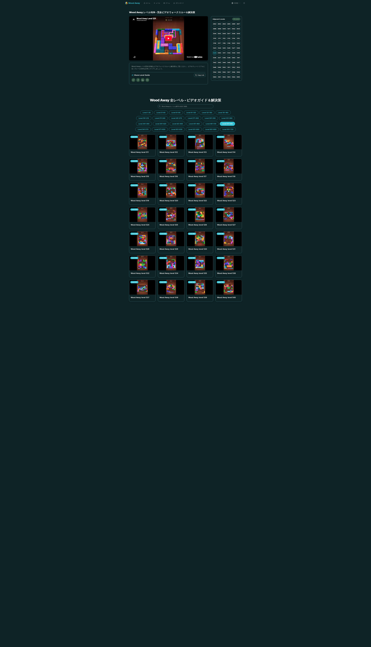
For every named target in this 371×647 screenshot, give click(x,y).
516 (214, 43)
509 (238, 34)
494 (224, 24)
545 (228, 62)
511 (219, 38)
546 (233, 62)
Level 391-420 (160, 124)
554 (214, 72)
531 (224, 53)
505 (219, 34)
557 (228, 72)
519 (229, 43)
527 (233, 48)
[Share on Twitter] (133, 80)
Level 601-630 (176, 129)
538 (224, 58)
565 (238, 77)
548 (214, 67)
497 (238, 24)
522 (238, 43)
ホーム (148, 3)
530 (219, 53)
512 (224, 38)
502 (233, 29)
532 (228, 53)
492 (214, 24)
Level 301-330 (210, 118)
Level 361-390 (143, 124)
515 (238, 38)
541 (238, 58)
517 (219, 43)
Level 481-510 (211, 124)
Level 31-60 (161, 113)
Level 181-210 (144, 118)
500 (224, 29)
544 (224, 62)
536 (214, 58)
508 (233, 34)
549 (219, 67)
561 (219, 77)
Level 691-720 (227, 129)
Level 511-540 (227, 124)
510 (214, 38)
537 (219, 58)
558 (233, 72)
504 (214, 34)
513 (229, 38)
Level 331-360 (227, 118)
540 (233, 58)
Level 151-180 (223, 113)
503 (238, 29)
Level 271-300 (193, 118)
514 (233, 38)
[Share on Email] (147, 80)
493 (219, 24)
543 (219, 62)
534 (233, 53)
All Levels (236, 19)
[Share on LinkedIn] (143, 80)
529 (214, 53)
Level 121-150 (207, 113)
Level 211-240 (160, 118)
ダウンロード (180, 3)
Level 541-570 (143, 129)
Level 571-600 (159, 129)
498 (214, 29)
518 (224, 43)
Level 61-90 (175, 113)
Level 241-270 (176, 118)
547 (238, 62)
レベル (158, 3)
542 (214, 62)
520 (233, 43)
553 (238, 67)
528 (238, 48)
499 (219, 29)
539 (228, 58)
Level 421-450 (177, 124)
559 (238, 72)
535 (238, 53)
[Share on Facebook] (138, 80)
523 (214, 48)
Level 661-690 (210, 129)
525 (224, 48)
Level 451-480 (194, 124)
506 (224, 34)
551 (229, 67)
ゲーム (168, 3)
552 (233, 67)
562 (224, 77)
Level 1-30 (147, 113)
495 (228, 24)
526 (228, 48)
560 (214, 77)
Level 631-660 (193, 129)
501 (229, 29)
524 (219, 48)
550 (224, 67)
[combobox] (236, 3)
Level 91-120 (191, 113)
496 (233, 24)
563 (228, 77)
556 (224, 72)
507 (228, 34)
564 (233, 77)
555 (219, 72)
